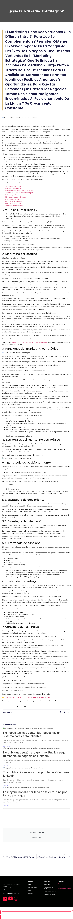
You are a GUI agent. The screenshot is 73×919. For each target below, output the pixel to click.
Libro (29, 884)
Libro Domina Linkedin (50, 892)
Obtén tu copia (36, 837)
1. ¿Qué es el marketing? (13, 186)
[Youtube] (10, 898)
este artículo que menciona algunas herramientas (29, 342)
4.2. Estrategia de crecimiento (15, 197)
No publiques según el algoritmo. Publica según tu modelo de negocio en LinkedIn (35, 754)
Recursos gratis (32, 887)
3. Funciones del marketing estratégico (19, 190)
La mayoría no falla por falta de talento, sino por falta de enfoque (35, 793)
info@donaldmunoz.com (64, 888)
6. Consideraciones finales (14, 206)
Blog (29, 890)
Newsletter (47, 884)
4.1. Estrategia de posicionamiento (16, 195)
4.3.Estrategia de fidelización (15, 199)
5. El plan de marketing (13, 203)
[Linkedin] (5, 898)
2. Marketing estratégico (13, 188)
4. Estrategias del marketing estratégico (19, 193)
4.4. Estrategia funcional (13, 201)
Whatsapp (60, 884)
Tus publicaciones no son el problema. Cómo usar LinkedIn (36, 773)
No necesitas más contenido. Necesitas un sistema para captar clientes (32, 734)
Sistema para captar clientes (49, 895)
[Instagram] (16, 898)
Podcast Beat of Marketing (48, 888)
